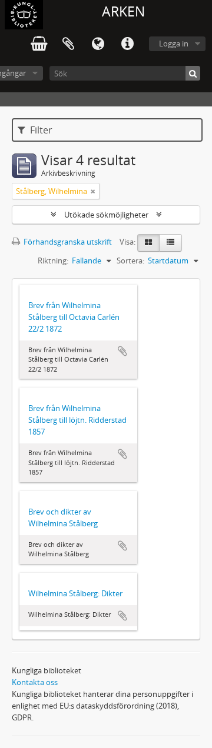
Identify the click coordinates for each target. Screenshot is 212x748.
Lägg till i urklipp (122, 351)
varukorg (39, 44)
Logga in (173, 43)
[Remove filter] (93, 191)
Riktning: (53, 260)
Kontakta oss (35, 682)
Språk (97, 44)
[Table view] (170, 243)
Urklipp (68, 44)
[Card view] (148, 243)
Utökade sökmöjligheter (106, 214)
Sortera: (130, 260)
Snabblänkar (127, 44)
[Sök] (193, 73)
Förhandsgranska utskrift (67, 241)
